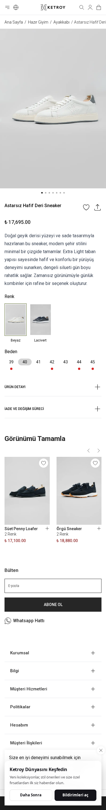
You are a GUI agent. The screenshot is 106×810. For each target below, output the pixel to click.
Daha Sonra (31, 794)
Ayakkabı (61, 22)
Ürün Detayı (15, 387)
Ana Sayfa (14, 22)
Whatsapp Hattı (28, 620)
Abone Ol (53, 604)
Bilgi (14, 670)
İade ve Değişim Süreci (24, 409)
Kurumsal (19, 652)
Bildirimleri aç (75, 794)
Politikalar (20, 706)
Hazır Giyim (38, 22)
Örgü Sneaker (69, 528)
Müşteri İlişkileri (26, 743)
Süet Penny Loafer (21, 528)
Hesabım (19, 725)
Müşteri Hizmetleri (28, 689)
